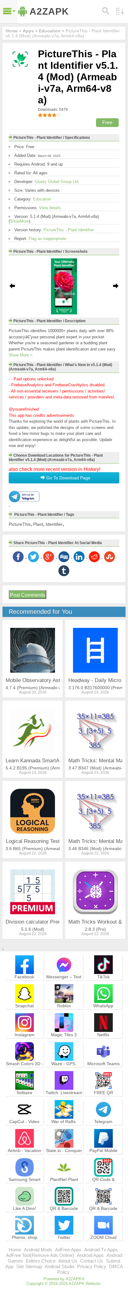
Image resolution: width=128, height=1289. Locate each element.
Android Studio (59, 1266)
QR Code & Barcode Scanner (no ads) (103, 1185)
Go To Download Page (67, 477)
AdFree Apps (68, 1249)
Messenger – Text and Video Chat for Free (63, 982)
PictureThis (20, 524)
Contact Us (91, 1260)
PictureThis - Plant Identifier (68, 230)
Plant (38, 524)
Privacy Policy (91, 1266)
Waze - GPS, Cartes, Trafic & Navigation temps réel (64, 1072)
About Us (67, 1260)
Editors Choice (41, 1260)
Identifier (54, 524)
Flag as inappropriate (47, 238)
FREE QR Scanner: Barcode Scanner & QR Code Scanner (103, 1101)
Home (15, 1249)
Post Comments (27, 595)
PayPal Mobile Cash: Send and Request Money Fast (103, 1159)
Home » (13, 30)
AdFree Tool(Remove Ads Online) (40, 1255)
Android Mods (38, 1249)
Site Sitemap (29, 1266)
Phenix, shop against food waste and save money (24, 1243)
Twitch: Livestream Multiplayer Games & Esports (63, 1098)
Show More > (21, 355)
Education (42, 199)
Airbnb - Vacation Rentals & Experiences (24, 1156)
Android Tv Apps (101, 1249)
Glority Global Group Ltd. (57, 181)
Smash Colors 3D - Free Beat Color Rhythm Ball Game (24, 1069)
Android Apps (90, 1255)
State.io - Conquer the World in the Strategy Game (64, 1156)
